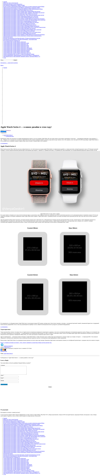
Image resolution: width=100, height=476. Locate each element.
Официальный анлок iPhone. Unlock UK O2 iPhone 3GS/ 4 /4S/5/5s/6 (19, 30)
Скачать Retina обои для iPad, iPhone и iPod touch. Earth (16, 45)
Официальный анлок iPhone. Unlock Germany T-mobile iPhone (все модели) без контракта (23, 18)
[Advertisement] (50, 397)
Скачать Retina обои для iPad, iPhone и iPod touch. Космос (16, 50)
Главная (5, 1)
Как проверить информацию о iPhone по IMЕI (14, 5)
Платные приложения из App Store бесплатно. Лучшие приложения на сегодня (21, 38)
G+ (10, 347)
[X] (5, 350)
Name (2, 375)
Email (2, 378)
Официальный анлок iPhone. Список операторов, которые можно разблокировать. (22, 35)
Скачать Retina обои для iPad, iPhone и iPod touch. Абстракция (17, 48)
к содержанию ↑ (4, 143)
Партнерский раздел (8, 37)
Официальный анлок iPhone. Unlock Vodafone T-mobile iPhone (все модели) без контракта (24, 34)
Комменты (8, 130)
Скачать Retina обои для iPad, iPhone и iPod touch (14, 41)
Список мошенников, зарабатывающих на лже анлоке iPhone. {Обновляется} (21, 55)
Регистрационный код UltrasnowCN (11, 40)
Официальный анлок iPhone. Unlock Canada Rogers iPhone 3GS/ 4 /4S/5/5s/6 (20, 16)
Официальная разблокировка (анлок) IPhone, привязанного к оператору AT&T (21, 7)
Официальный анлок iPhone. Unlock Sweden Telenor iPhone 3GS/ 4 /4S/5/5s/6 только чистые (24, 27)
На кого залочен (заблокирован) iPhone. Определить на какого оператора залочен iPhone (23, 6)
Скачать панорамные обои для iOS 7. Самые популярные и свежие (18, 54)
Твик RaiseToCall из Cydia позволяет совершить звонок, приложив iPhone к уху (21, 56)
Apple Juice (6, 347)
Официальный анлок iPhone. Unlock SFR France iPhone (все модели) (19, 23)
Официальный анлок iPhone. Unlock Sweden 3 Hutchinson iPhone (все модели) (21, 26)
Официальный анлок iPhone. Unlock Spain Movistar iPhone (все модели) (19, 24)
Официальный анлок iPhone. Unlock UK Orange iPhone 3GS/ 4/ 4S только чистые (22, 32)
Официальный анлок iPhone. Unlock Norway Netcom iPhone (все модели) (20, 21)
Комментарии (4, 351)
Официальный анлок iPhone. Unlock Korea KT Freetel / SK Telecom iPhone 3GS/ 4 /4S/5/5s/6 (24, 20)
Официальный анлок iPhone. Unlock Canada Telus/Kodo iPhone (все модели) (20, 17)
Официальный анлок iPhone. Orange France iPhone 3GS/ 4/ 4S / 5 (18, 10)
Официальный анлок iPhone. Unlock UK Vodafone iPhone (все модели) (19, 33)
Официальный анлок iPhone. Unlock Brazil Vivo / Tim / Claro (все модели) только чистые (23, 15)
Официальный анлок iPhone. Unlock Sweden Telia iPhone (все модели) (19, 28)
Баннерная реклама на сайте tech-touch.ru (12, 4)
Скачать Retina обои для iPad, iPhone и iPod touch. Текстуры (17, 52)
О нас (4, 57)
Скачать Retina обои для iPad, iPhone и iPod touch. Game (16, 46)
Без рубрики (3, 131)
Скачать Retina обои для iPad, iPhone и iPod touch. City (15, 44)
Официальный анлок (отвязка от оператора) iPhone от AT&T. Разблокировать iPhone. (23, 9)
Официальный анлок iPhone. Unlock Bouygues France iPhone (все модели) (20, 13)
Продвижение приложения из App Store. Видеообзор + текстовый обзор (20, 39)
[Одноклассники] (3, 350)
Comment (3, 365)
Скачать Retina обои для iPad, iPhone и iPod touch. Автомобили (17, 49)
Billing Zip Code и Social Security (10, 2)
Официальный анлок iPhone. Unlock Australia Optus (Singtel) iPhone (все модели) (21, 11)
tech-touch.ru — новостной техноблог (9, 62)
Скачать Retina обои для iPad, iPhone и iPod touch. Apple (16, 43)
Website (2, 380)
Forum (50, 386)
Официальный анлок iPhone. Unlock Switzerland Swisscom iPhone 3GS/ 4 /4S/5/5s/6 (22, 29)
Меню (2, 65)
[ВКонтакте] (1, 350)
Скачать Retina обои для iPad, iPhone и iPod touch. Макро (16, 51)
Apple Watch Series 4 (8, 353)
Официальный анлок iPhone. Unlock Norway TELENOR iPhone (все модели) (21, 22)
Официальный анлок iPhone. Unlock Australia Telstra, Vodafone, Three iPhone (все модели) (23, 12)
